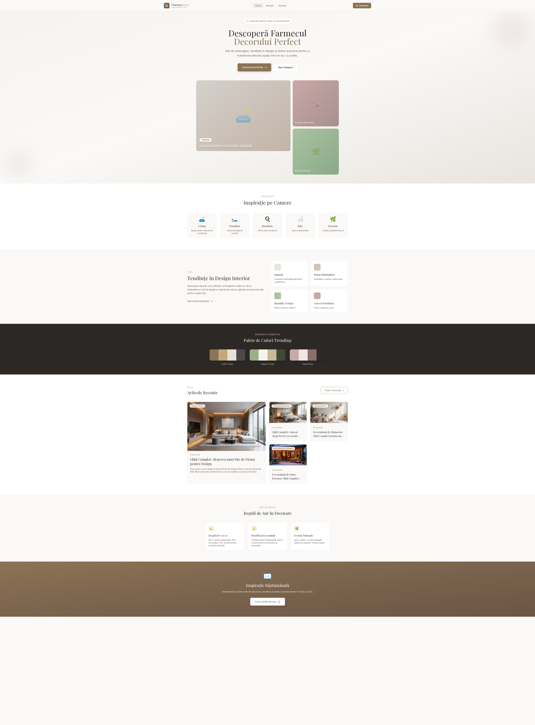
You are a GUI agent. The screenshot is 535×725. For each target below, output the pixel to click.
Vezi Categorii (285, 67)
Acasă (258, 5)
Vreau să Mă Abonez (266, 601)
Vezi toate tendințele (198, 301)
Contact (282, 5)
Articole (269, 5)
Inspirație (362, 5)
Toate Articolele (332, 390)
